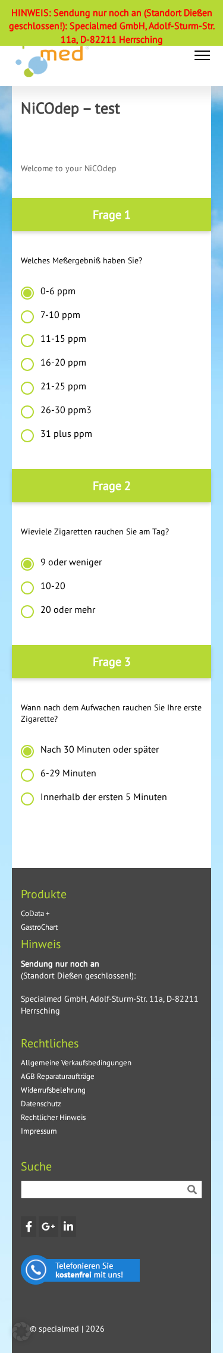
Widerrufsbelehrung (53, 1090)
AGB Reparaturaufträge (58, 1076)
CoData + (35, 913)
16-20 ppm (63, 362)
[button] (202, 55)
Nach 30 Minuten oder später (99, 749)
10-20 (52, 585)
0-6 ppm (58, 291)
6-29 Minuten (68, 773)
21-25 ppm (63, 386)
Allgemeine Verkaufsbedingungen (76, 1063)
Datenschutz (41, 1104)
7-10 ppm (60, 314)
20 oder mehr (67, 609)
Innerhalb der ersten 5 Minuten (103, 797)
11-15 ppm (63, 338)
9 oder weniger (71, 562)
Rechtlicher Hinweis (53, 1117)
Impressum (39, 1131)
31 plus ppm (66, 433)
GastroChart (39, 927)
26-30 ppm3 (66, 410)
